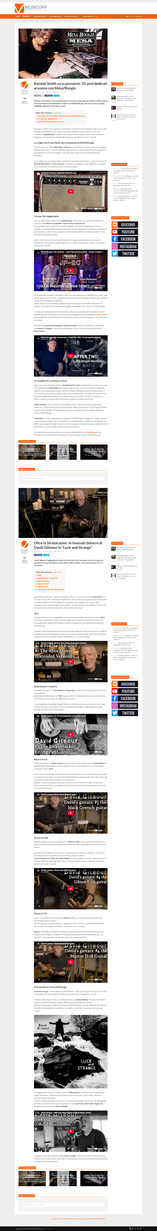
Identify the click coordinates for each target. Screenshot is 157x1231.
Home (18, 16)
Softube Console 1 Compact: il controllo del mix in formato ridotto (94, 451)
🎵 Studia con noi (87, 16)
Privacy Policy (48, 1229)
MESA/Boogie (92, 432)
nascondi (56, 113)
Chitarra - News (34, 21)
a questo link (100, 314)
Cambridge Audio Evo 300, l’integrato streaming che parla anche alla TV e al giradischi (32, 451)
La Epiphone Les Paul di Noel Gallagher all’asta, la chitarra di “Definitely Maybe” (78, 1219)
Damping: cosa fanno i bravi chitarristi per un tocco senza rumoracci (125, 178)
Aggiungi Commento (24, 102)
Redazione (24, 90)
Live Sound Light (55, 16)
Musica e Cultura (71, 16)
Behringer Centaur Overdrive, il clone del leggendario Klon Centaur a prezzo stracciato (125, 191)
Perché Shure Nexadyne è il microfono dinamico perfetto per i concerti (125, 171)
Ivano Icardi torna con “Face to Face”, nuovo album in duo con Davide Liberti (63, 451)
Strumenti (26, 16)
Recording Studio (39, 16)
